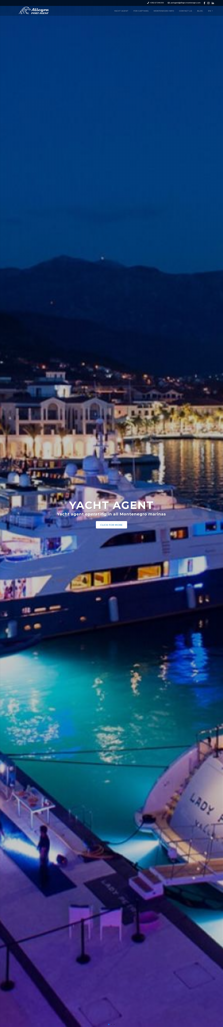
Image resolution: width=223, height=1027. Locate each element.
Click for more (111, 527)
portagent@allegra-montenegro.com (186, 3)
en (210, 11)
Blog (200, 11)
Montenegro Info (164, 11)
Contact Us (185, 11)
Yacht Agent (121, 11)
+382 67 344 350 (157, 3)
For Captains (141, 11)
